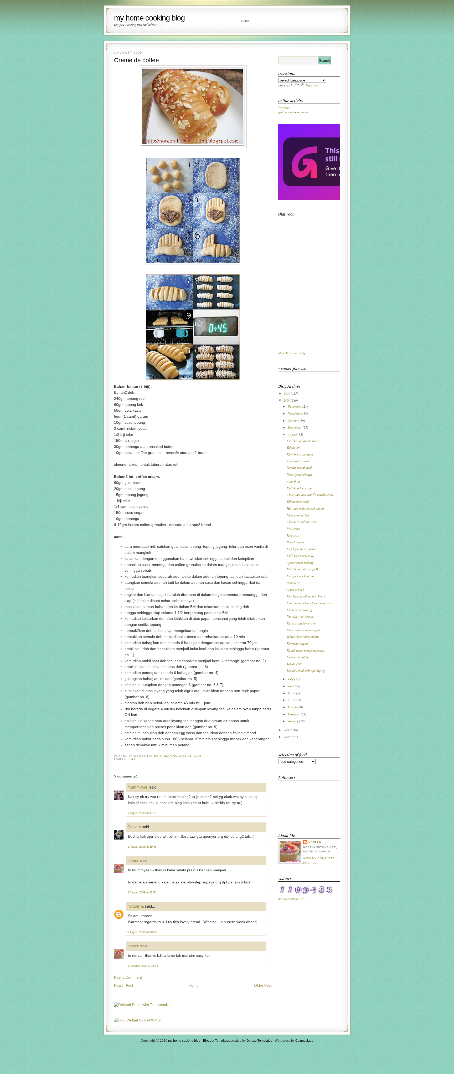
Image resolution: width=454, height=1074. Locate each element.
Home (245, 20)
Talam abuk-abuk (298, 501)
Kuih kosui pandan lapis (303, 440)
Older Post (263, 985)
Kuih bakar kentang (300, 454)
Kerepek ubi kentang (300, 576)
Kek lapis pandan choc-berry (306, 596)
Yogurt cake (294, 663)
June (291, 686)
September (295, 427)
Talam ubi (293, 447)
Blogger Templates (216, 1040)
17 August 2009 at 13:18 (142, 965)
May (291, 693)
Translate (311, 85)
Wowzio (283, 107)
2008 (287, 730)
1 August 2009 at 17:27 (142, 813)
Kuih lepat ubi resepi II (302, 569)
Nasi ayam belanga (299, 474)
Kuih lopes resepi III (300, 555)
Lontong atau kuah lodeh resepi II (309, 603)
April (292, 700)
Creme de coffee (136, 60)
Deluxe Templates (259, 1040)
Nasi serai (294, 582)
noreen (133, 860)
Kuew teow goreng (299, 609)
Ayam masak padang (300, 562)
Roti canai (294, 528)
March (292, 707)
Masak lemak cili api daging (306, 670)
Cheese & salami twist (302, 521)
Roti (132, 758)
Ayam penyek (295, 589)
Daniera (134, 827)
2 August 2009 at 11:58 (141, 892)
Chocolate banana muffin (303, 630)
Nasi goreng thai (298, 515)
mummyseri (137, 787)
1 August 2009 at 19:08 (142, 846)
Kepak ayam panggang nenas (306, 650)
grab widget (286, 112)
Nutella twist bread (300, 616)
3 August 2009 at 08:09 (142, 932)
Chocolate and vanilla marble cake (310, 494)
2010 (287, 393)
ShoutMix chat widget (292, 353)
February (294, 714)
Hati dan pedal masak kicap (305, 508)
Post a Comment (128, 977)
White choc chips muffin (303, 636)
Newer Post (123, 985)
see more (303, 112)
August (293, 434)
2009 (287, 400)
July (291, 679)
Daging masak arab (299, 467)
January (293, 721)
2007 (287, 736)
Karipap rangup (297, 643)
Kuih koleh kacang (299, 488)
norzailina (135, 906)
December (295, 406)
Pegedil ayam (296, 542)
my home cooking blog (149, 18)
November (295, 413)
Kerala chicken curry (301, 623)
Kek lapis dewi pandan (302, 548)
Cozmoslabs (304, 1040)
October (294, 420)
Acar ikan (293, 481)
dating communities (291, 898)
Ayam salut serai (298, 461)
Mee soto (293, 535)
